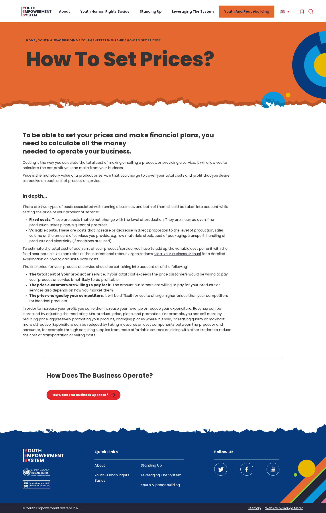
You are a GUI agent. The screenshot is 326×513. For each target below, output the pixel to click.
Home (30, 40)
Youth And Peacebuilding (246, 11)
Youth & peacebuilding (58, 40)
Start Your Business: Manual (177, 253)
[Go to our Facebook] (246, 469)
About (64, 11)
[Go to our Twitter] (220, 469)
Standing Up (151, 11)
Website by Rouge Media (284, 508)
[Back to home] (36, 11)
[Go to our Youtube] (273, 469)
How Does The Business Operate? (79, 395)
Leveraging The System (193, 11)
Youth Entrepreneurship (102, 40)
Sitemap (254, 508)
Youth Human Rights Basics (104, 11)
